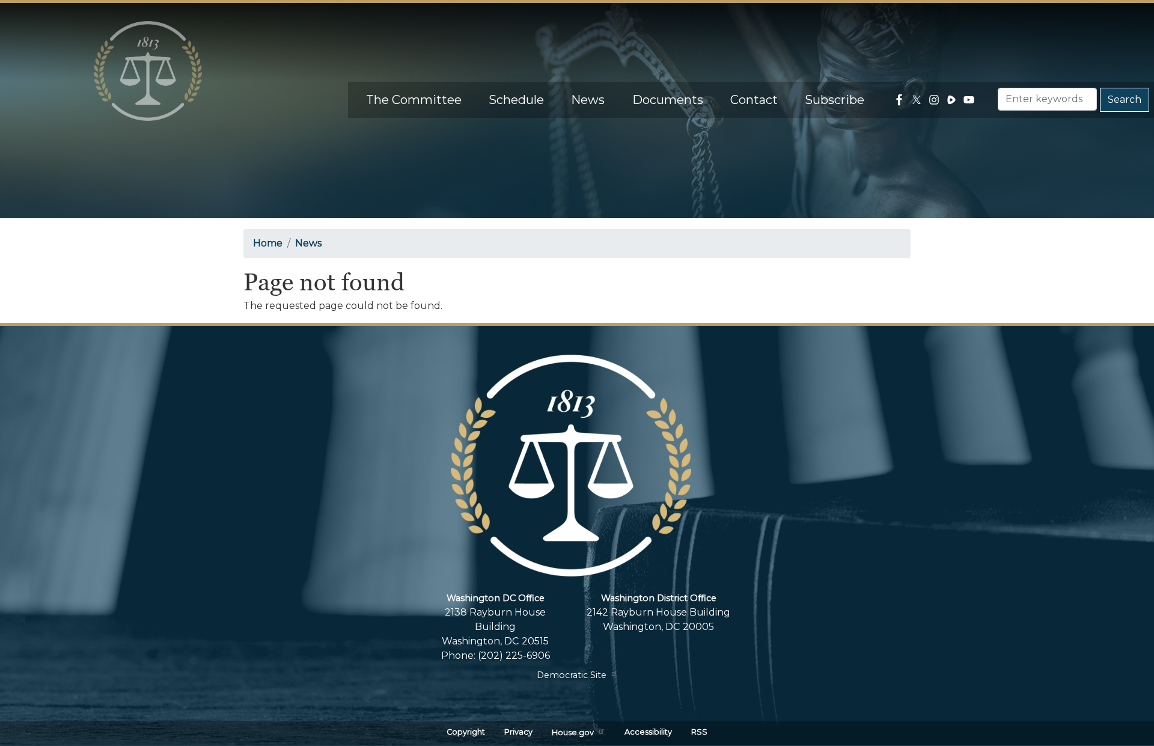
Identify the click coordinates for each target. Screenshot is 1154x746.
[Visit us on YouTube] (970, 100)
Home (267, 243)
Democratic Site (571, 675)
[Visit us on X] (918, 100)
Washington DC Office (496, 598)
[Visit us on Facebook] (900, 100)
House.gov (573, 733)
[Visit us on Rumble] (953, 100)
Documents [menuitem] (667, 100)
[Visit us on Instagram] (935, 100)
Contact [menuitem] (754, 100)
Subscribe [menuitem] (834, 100)
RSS (699, 731)
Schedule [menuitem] (516, 100)
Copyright (466, 731)
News (308, 243)
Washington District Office (658, 598)
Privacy (518, 731)
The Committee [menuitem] (414, 100)
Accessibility (648, 731)
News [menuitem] (588, 100)
